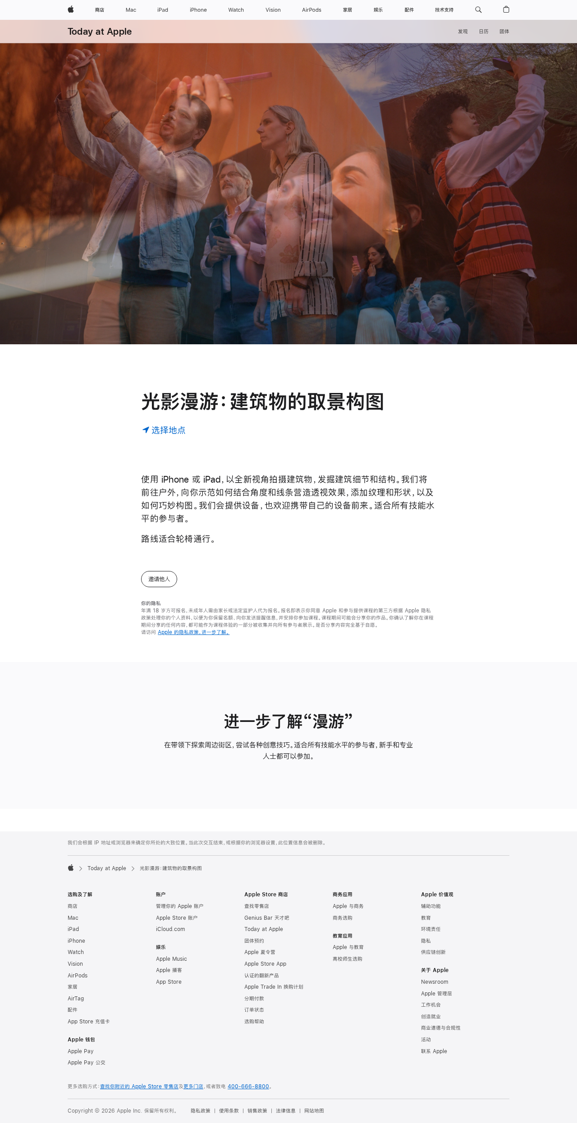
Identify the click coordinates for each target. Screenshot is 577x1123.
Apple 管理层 (436, 993)
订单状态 (254, 1010)
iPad (73, 929)
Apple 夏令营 (259, 952)
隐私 (426, 941)
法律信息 (286, 1111)
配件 (73, 1010)
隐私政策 (201, 1111)
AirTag (76, 998)
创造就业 (431, 1016)
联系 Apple (434, 1051)
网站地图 (314, 1111)
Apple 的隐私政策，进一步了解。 (193, 632)
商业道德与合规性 (441, 1028)
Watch (76, 952)
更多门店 (193, 1086)
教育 (426, 918)
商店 (73, 906)
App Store (169, 982)
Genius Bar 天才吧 (266, 918)
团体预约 (254, 941)
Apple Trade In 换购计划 (273, 987)
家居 (73, 987)
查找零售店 (256, 906)
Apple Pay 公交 (86, 1062)
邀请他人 (159, 579)
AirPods (77, 975)
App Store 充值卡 (89, 1021)
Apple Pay (81, 1051)
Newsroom (434, 982)
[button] (478, 10)
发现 (463, 31)
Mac (73, 918)
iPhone (76, 941)
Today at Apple (100, 31)
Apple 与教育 (348, 947)
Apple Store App (265, 964)
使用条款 (229, 1111)
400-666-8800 (248, 1086)
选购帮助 (254, 1021)
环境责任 (431, 929)
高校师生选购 (347, 959)
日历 (484, 31)
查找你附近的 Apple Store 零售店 (139, 1086)
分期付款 (254, 998)
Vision (75, 964)
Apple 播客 (169, 970)
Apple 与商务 (348, 906)
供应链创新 (433, 952)
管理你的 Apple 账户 (180, 906)
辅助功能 (431, 906)
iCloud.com (170, 929)
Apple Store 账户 (177, 918)
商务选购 (343, 918)
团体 (504, 31)
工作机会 (431, 1005)
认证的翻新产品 (261, 975)
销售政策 (257, 1111)
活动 (426, 1039)
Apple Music (171, 959)
